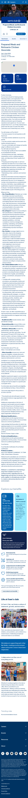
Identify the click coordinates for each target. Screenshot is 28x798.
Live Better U (20, 499)
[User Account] (26, 2)
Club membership (6, 500)
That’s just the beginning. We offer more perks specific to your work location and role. (12, 586)
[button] (7, 34)
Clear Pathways (7, 538)
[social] (2, 753)
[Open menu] (2, 2)
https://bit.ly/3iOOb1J (18, 388)
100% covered (20, 501)
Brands (3, 733)
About (3, 746)
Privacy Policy (4, 791)
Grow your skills (7, 540)
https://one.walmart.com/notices (10, 349)
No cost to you (7, 503)
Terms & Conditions (5, 788)
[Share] (4, 34)
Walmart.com (4, 786)
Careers (3, 726)
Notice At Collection (5, 793)
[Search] (23, 2)
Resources (4, 739)
